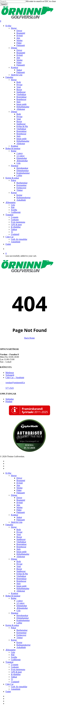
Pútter (19, 490)
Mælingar (9, 372)
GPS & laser (16, 672)
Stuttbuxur (21, 539)
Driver (19, 478)
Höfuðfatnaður (22, 554)
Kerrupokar (21, 632)
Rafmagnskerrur (23, 645)
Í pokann (15, 667)
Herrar (14, 475)
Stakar (19, 517)
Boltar (13, 598)
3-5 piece (20, 603)
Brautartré (20, 480)
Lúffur (19, 623)
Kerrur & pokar (12, 625)
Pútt (12, 655)
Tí (12, 679)
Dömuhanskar (22, 618)
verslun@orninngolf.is (15, 382)
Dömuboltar (21, 605)
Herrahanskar (22, 615)
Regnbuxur (21, 547)
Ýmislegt (9, 662)
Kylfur (8, 473)
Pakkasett (20, 493)
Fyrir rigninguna (18, 669)
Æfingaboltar (22, 608)
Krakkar (14, 515)
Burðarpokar (21, 630)
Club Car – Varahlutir (14, 377)
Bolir (18, 529)
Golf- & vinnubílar (19, 686)
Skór (18, 549)
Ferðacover (21, 635)
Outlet (8, 691)
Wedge (19, 488)
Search (4, 4)
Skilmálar (9, 399)
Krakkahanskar (23, 620)
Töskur (19, 637)
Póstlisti (8, 401)
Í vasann (14, 664)
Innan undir (21, 551)
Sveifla (14, 657)
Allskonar (20, 556)
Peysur (19, 532)
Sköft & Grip (16, 522)
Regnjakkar (21, 544)
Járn (18, 485)
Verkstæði (9, 375)
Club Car (9, 684)
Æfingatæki (10, 650)
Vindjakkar (21, 542)
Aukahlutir (21, 647)
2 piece (19, 601)
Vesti (18, 534)
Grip (13, 652)
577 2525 (9, 388)
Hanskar (14, 613)
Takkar (14, 677)
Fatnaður (9, 524)
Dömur (14, 495)
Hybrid (19, 483)
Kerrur (14, 640)
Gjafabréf (15, 682)
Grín (18, 610)
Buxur (19, 537)
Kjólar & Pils (22, 574)
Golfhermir (16, 659)
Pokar (13, 628)
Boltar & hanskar (12, 596)
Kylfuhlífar (16, 674)
